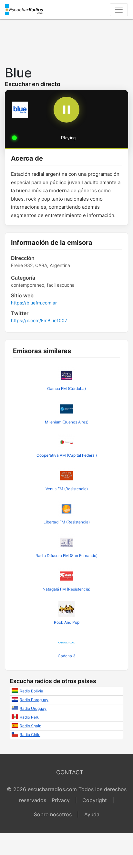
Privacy (61, 800)
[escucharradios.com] (24, 10)
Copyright (94, 800)
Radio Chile (30, 734)
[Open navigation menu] (119, 9)
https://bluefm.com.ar (34, 302)
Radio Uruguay (33, 708)
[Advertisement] (66, 41)
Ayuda (91, 814)
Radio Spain (30, 725)
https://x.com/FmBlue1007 (39, 320)
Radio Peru (29, 717)
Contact (69, 772)
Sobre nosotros (53, 814)
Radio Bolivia (31, 691)
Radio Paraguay (34, 699)
